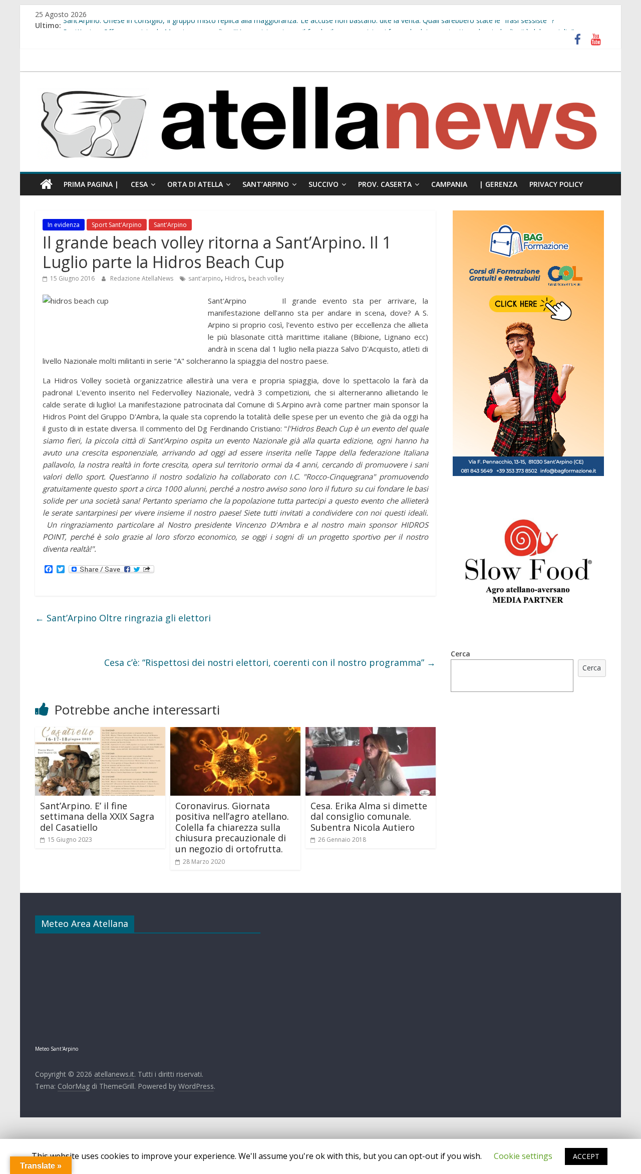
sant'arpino (204, 278)
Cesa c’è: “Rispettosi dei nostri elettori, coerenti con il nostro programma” (270, 662)
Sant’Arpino (265, 184)
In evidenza (64, 224)
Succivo (323, 184)
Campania (449, 184)
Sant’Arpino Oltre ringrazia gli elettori (123, 618)
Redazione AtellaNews (142, 278)
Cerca (460, 653)
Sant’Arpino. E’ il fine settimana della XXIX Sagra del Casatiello (97, 816)
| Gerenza (498, 184)
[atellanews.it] (320, 77)
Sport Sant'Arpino (117, 224)
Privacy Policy (556, 184)
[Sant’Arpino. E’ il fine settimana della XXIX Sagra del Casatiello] (100, 733)
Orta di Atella (195, 184)
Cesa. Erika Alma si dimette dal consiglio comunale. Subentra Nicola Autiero (368, 816)
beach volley (266, 278)
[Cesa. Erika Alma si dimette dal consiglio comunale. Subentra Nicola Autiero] (370, 733)
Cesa (139, 184)
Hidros (234, 278)
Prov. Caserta (385, 184)
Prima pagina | (91, 184)
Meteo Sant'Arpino (56, 1048)
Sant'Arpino (170, 224)
